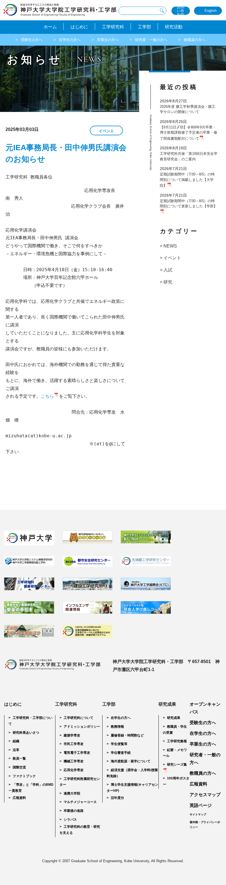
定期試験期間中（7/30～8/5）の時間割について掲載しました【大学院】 (187, 180)
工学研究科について (78, 718)
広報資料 (19, 798)
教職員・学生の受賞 (175, 730)
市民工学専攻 (74, 744)
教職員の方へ (194, 40)
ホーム (50, 26)
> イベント (170, 257)
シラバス (70, 819)
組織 (16, 741)
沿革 (16, 750)
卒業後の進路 (74, 811)
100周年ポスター (176, 781)
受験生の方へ (31, 40)
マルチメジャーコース (80, 802)
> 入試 (166, 270)
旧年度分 (117, 798)
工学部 (144, 26)
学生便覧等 (119, 744)
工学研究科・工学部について (30, 721)
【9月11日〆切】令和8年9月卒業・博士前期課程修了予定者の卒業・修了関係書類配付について (188, 133)
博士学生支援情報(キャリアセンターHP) (132, 788)
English (210, 11)
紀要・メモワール (175, 753)
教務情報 (117, 727)
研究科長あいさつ (26, 733)
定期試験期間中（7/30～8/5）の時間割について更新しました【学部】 (188, 203)
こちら (47, 396)
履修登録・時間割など (127, 735)
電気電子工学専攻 (77, 753)
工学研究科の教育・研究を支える (80, 830)
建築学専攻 (72, 735)
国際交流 (19, 767)
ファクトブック (24, 776)
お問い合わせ (180, 10)
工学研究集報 (177, 741)
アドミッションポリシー (82, 727)
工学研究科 (113, 26)
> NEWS (168, 246)
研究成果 (173, 718)
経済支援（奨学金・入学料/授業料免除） (132, 773)
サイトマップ (198, 814)
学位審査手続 (121, 753)
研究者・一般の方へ (151, 40)
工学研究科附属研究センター (80, 782)
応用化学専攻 (74, 770)
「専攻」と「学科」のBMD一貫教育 (31, 788)
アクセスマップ (205, 794)
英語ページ (201, 805)
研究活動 (173, 26)
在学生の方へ (69, 40)
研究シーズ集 (177, 764)
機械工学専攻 (74, 761)
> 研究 (166, 282)
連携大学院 (72, 793)
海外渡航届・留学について (130, 761)
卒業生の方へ (108, 40)
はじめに (79, 26)
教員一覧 (19, 758)
